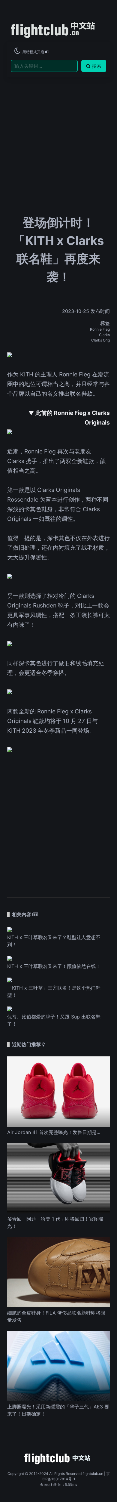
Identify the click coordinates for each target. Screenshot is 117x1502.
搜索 (96, 66)
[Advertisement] (58, 127)
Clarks (104, 334)
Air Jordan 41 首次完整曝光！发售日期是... (53, 1132)
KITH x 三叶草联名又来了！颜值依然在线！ (53, 966)
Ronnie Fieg (100, 329)
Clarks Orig (100, 340)
